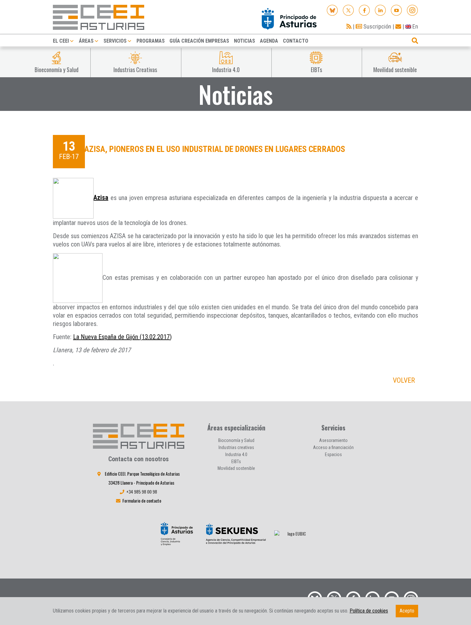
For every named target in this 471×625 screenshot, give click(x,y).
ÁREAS (86, 41)
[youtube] (396, 9)
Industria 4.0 (236, 454)
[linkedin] (380, 9)
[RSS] (348, 26)
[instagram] (412, 9)
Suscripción (376, 26)
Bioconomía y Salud (236, 440)
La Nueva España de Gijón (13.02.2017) (122, 337)
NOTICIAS (244, 41)
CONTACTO (295, 41)
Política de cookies (369, 611)
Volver (404, 380)
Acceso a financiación (333, 447)
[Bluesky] (332, 9)
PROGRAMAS (150, 41)
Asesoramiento (333, 440)
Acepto (407, 611)
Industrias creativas (236, 447)
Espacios (333, 454)
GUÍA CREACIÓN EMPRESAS (199, 41)
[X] (348, 9)
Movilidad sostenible (236, 468)
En (414, 26)
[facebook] (364, 9)
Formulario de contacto (141, 500)
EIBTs (236, 461)
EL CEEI (61, 41)
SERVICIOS (115, 41)
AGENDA (269, 41)
